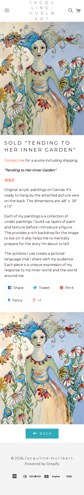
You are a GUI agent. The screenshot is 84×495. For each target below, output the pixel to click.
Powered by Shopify (42, 464)
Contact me (14, 160)
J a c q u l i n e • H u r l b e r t (42, 10)
